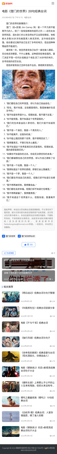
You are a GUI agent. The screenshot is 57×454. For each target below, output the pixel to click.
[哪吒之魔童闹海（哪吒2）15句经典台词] (10, 401)
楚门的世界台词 (28, 236)
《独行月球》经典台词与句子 (35, 338)
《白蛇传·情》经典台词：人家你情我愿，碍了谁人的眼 (37, 414)
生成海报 (10, 253)
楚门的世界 (10, 236)
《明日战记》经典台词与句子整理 (38, 293)
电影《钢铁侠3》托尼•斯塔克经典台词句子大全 (37, 429)
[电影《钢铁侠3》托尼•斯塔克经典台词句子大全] (10, 431)
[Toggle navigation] (53, 3)
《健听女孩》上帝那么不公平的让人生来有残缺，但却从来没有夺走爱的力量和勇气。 (38, 384)
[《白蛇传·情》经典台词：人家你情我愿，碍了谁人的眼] (10, 416)
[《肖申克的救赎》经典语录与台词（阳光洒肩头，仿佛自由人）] (10, 356)
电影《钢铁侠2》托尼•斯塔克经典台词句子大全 (38, 369)
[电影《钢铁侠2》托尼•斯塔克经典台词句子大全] (10, 371)
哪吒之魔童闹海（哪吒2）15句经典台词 (37, 399)
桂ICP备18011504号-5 (36, 448)
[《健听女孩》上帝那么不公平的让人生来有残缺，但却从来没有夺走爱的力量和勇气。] (10, 386)
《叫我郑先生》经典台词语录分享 (38, 308)
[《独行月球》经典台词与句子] (10, 341)
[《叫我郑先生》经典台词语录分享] (10, 311)
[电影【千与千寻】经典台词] (10, 326)
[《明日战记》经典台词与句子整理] (10, 296)
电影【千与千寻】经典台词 (34, 323)
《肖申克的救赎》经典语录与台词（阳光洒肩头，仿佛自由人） (38, 354)
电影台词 (27, 17)
